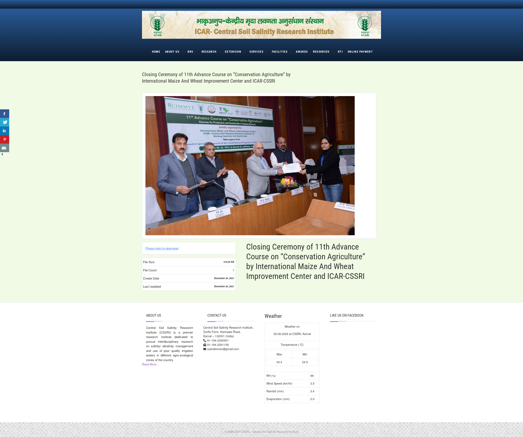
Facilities (280, 51)
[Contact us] (4, 148)
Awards (302, 51)
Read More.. (150, 364)
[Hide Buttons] (2, 155)
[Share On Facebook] (4, 113)
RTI (340, 51)
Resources (321, 51)
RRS (190, 51)
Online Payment (360, 51)
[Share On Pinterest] (4, 139)
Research (209, 51)
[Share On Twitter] (4, 122)
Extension (233, 51)
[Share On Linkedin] (4, 130)
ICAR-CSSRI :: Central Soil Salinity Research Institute (266, 432)
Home (156, 51)
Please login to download (161, 248)
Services (256, 51)
